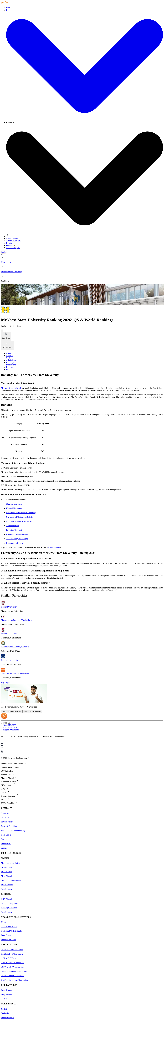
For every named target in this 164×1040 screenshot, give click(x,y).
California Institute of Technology (19, 521)
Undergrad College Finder (11, 931)
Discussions (11, 365)
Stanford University (14, 504)
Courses (9, 355)
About (8, 353)
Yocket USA (6, 843)
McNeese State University (11, 272)
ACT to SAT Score (9, 958)
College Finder (54, 547)
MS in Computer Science (11, 863)
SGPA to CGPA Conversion (12, 967)
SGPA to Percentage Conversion (14, 971)
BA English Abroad (9, 908)
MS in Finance (7, 885)
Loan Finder (6, 935)
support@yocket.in (11, 730)
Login (3, 252)
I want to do (12, 711)
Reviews (9, 367)
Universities (6, 262)
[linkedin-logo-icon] (82, 751)
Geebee (4, 999)
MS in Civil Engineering (11, 880)
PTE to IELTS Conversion (12, 954)
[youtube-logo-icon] (82, 743)
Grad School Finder (9, 926)
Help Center (6, 835)
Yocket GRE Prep (8, 939)
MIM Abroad (6, 876)
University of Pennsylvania (17, 534)
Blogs (3, 922)
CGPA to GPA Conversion (12, 949)
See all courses (7, 889)
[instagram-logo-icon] (82, 748)
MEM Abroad (6, 867)
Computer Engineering (10, 903)
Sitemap (4, 848)
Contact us (5, 817)
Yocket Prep (6, 1013)
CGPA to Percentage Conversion (14, 980)
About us (4, 813)
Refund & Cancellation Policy (13, 830)
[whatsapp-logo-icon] (82, 753)
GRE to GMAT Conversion (12, 962)
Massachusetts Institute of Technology (21, 512)
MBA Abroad (6, 872)
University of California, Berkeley (20, 517)
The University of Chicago (17, 539)
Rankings (10, 362)
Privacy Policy (7, 822)
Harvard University (14, 508)
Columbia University (14, 543)
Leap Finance (6, 994)
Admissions (11, 360)
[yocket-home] (4, 718)
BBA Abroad (6, 899)
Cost (8, 358)
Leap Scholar (6, 990)
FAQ (8, 369)
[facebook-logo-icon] (82, 741)
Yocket (4, 1009)
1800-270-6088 (9, 725)
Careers (4, 839)
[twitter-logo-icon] (82, 746)
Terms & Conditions (9, 826)
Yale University (12, 526)
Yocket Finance (7, 1017)
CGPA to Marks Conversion (12, 976)
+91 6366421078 (10, 727)
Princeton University (14, 530)
